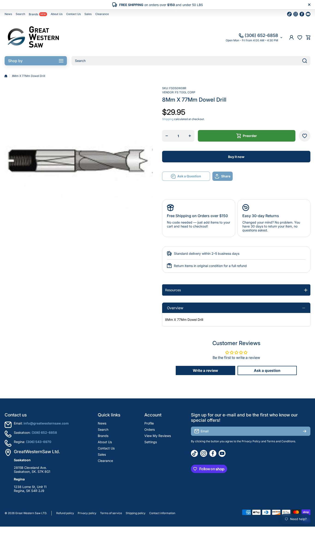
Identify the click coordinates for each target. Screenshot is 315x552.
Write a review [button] (205, 370)
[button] (308, 37)
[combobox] (190, 60)
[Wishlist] (299, 37)
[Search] (304, 60)
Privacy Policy (251, 441)
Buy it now (236, 157)
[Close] (309, 4)
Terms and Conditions (281, 441)
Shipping (167, 119)
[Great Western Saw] (33, 37)
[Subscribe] (304, 431)
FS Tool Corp (185, 92)
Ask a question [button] (267, 370)
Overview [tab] (175, 308)
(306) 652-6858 (261, 35)
